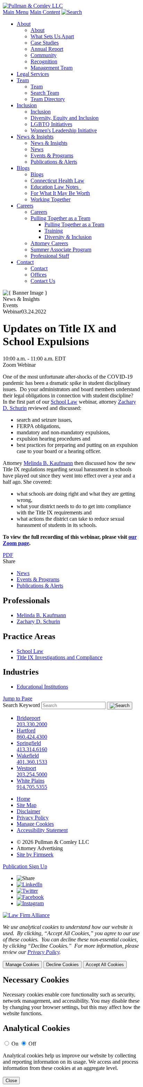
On (14, 1044)
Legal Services (33, 74)
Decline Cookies (62, 964)
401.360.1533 (32, 762)
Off (32, 1044)
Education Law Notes (56, 187)
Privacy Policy (33, 818)
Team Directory (48, 99)
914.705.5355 (32, 787)
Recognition (44, 61)
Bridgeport (28, 718)
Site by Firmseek (35, 854)
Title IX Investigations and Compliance (59, 657)
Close (11, 1080)
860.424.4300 (32, 737)
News (37, 149)
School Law (64, 402)
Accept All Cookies (105, 964)
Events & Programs (52, 155)
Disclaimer (28, 811)
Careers (25, 206)
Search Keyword (21, 705)
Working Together (50, 199)
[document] (71, 1029)
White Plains (30, 781)
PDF (8, 555)
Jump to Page (17, 698)
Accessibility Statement (42, 830)
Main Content (45, 12)
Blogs (23, 168)
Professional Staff (50, 256)
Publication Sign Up (25, 866)
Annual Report (47, 49)
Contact (25, 262)
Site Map (26, 805)
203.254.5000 (32, 774)
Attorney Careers (49, 243)
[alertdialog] (71, 1029)
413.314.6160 (32, 749)
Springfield (29, 743)
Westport (26, 768)
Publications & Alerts (54, 162)
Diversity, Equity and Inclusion (65, 118)
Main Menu (15, 12)
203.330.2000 (32, 724)
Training (53, 231)
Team (23, 80)
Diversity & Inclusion (68, 237)
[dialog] (71, 946)
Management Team (52, 68)
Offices (39, 275)
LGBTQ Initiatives (51, 124)
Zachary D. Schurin (38, 621)
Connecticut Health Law (57, 181)
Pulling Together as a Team (60, 218)
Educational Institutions (42, 687)
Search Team (45, 93)
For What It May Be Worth (60, 193)
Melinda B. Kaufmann (48, 463)
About (24, 24)
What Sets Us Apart (52, 36)
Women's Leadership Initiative (64, 130)
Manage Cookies (35, 824)
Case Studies (45, 43)
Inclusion (27, 105)
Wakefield (28, 756)
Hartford (26, 730)
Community (44, 55)
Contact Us (43, 281)
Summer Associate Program (61, 250)
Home (23, 799)
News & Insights (35, 137)
